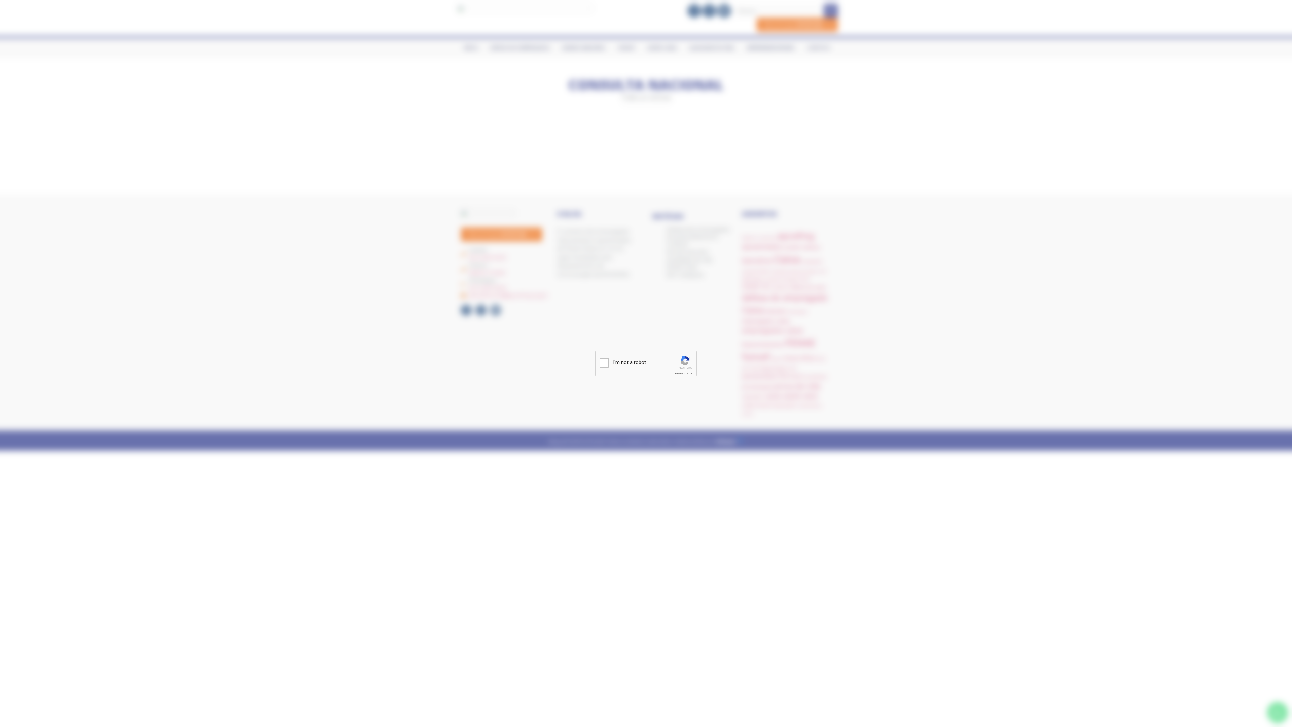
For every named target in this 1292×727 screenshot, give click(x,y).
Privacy (679, 373)
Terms (688, 373)
